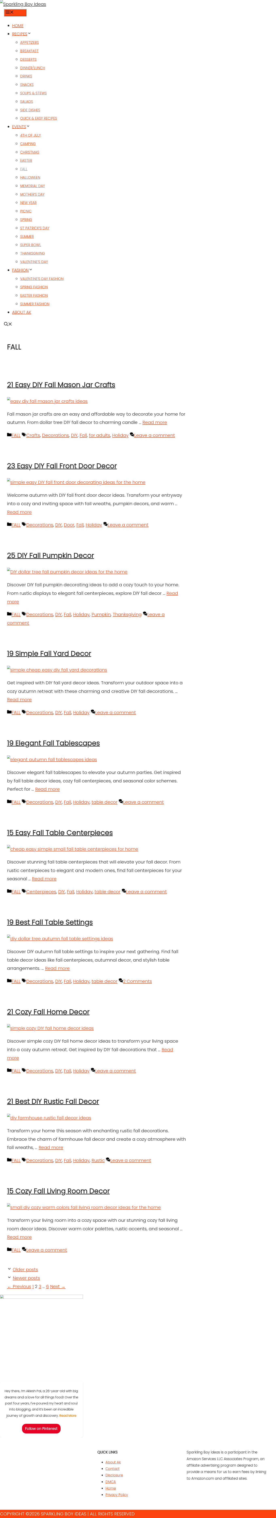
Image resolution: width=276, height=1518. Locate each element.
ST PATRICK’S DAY (34, 228)
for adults (99, 435)
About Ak (113, 1462)
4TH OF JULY (30, 135)
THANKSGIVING (32, 253)
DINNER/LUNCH (32, 68)
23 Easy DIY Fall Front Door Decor (62, 466)
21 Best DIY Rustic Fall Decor (53, 1101)
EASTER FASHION (34, 295)
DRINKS (26, 76)
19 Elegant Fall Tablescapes (53, 743)
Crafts (33, 435)
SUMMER (27, 236)
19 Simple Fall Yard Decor (49, 653)
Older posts (25, 1269)
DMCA (110, 1481)
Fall (83, 435)
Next (57, 1286)
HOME (17, 25)
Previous (19, 1286)
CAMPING (28, 143)
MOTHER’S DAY (32, 194)
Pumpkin (101, 614)
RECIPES (19, 34)
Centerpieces (41, 892)
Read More (67, 1415)
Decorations (55, 435)
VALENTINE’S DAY (34, 261)
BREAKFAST (29, 51)
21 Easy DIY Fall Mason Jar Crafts (61, 385)
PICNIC (26, 211)
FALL (23, 169)
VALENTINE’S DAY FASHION (41, 278)
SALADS (26, 101)
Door (69, 525)
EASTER (26, 160)
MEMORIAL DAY (32, 186)
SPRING (26, 219)
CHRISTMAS (29, 152)
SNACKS (27, 84)
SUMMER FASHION (34, 304)
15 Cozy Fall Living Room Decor (58, 1191)
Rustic (98, 1160)
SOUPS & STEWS (33, 93)
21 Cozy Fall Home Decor (48, 1012)
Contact (112, 1468)
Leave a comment (154, 435)
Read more (154, 422)
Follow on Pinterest (41, 1428)
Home (110, 1488)
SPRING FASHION (34, 287)
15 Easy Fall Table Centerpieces (60, 832)
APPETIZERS (29, 42)
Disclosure (114, 1475)
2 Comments (137, 981)
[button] (8, 324)
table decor (104, 802)
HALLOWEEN (30, 177)
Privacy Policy (116, 1494)
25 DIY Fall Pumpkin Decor (50, 555)
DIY (74, 435)
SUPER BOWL (30, 245)
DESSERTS (28, 59)
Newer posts (26, 1278)
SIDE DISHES (30, 110)
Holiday (120, 435)
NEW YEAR (28, 202)
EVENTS (19, 127)
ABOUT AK (21, 312)
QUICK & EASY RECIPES (38, 118)
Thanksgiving (127, 614)
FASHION (20, 270)
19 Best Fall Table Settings (50, 922)
